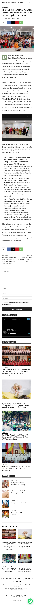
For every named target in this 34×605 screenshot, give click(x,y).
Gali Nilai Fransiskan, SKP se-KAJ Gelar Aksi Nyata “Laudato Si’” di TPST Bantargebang (15, 437)
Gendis (22, 591)
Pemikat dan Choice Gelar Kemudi (20, 514)
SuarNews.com (14, 591)
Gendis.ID (5, 518)
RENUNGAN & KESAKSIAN (18, 490)
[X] (13, 22)
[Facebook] (9, 22)
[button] (30, 601)
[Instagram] (17, 581)
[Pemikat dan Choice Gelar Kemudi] (5, 514)
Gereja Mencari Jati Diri (19, 503)
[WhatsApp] (21, 22)
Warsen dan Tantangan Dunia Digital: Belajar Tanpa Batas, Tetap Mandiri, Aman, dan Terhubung (15, 405)
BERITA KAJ (5, 7)
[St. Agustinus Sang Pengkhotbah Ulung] (5, 484)
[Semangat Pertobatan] (5, 494)
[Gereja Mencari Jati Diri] (5, 504)
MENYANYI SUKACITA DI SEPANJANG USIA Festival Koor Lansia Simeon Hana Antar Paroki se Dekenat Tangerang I (16, 372)
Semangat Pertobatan (19, 493)
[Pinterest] (17, 22)
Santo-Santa (14, 480)
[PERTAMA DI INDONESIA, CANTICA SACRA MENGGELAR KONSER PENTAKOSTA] (16, 453)
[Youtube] (20, 581)
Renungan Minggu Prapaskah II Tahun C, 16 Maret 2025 (25, 259)
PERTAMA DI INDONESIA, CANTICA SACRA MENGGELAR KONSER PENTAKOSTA (16, 469)
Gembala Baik (15, 500)
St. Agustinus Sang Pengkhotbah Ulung (18, 483)
